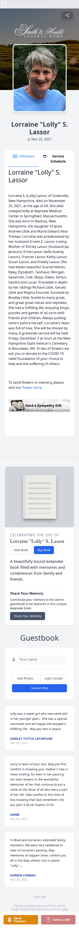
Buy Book (43, 550)
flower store (32, 387)
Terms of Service (51, 909)
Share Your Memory (28, 616)
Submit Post (39, 688)
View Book (21, 550)
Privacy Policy (28, 909)
